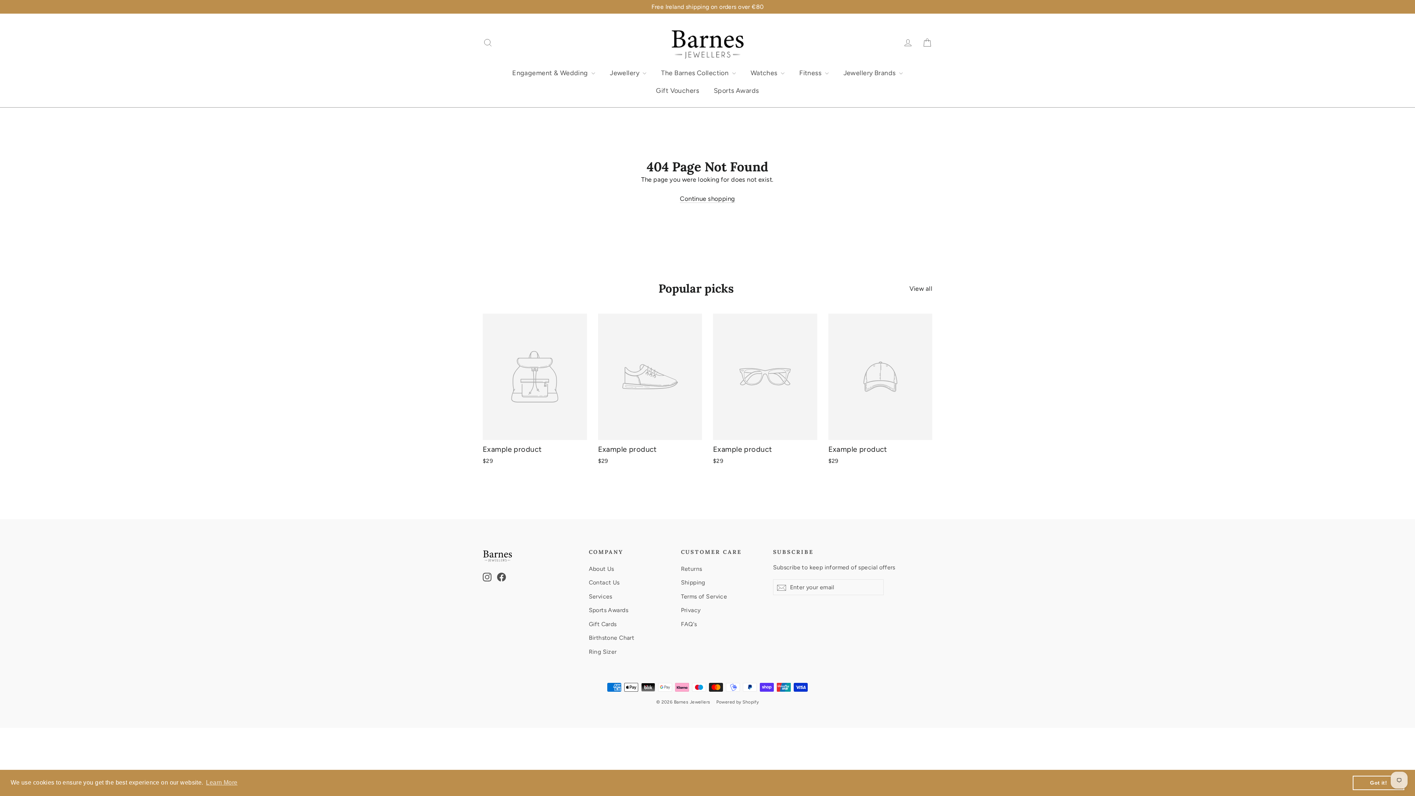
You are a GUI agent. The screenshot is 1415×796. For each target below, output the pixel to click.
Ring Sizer (603, 651)
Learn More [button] (221, 782)
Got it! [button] (1378, 783)
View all (920, 288)
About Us (601, 568)
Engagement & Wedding (551, 73)
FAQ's (689, 624)
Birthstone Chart (612, 637)
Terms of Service (704, 596)
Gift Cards (603, 624)
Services (600, 596)
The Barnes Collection (695, 73)
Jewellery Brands (870, 73)
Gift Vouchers (677, 91)
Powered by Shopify (737, 702)
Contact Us (604, 582)
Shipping (693, 582)
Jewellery (625, 73)
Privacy (691, 610)
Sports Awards (736, 91)
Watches (765, 73)
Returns (691, 568)
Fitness (811, 73)
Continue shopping (707, 198)
